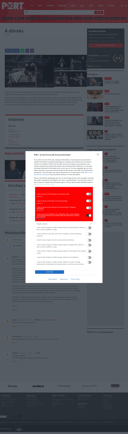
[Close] (98, 155)
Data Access (64, 279)
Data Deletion (52, 279)
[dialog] (64, 217)
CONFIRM (49, 272)
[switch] (88, 194)
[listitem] (64, 189)
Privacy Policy (75, 279)
